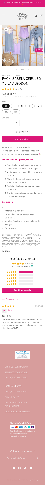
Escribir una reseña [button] (22, 290)
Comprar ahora (22, 139)
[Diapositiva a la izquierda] (17, 70)
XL (38, 106)
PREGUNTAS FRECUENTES (16, 391)
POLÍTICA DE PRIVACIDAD (16, 377)
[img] (8, 306)
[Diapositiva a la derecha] (28, 70)
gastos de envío (9, 97)
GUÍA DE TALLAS (12, 397)
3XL (15, 112)
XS (6, 106)
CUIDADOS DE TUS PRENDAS (17, 411)
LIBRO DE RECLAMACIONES (16, 367)
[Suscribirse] (37, 458)
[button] (3, 16)
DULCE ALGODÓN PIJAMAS (19, 480)
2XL (6, 112)
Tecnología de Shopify (32, 480)
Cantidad (5, 118)
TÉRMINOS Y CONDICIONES (16, 372)
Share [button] (7, 251)
